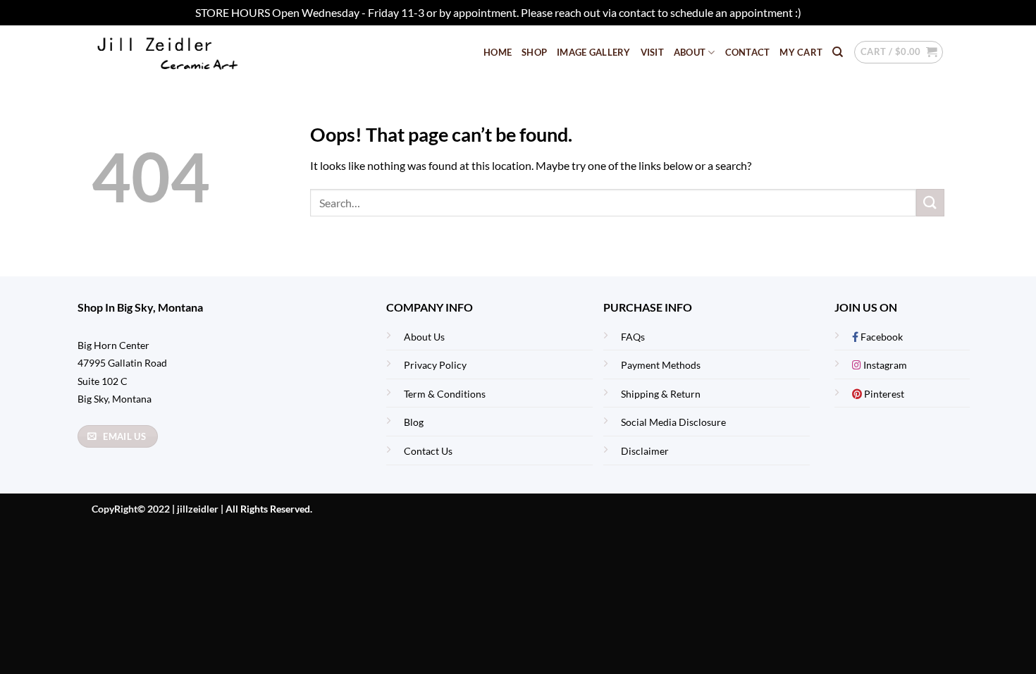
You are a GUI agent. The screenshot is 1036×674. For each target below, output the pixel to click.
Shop (534, 52)
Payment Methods (661, 365)
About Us (424, 337)
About (689, 52)
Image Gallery (593, 52)
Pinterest (883, 394)
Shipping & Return (661, 394)
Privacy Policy (435, 365)
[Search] (837, 52)
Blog (414, 422)
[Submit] (930, 202)
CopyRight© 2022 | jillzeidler (156, 509)
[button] (898, 52)
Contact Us (428, 451)
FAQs (633, 337)
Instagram (884, 365)
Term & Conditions (445, 394)
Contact (747, 52)
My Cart (800, 52)
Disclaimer (645, 451)
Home (497, 52)
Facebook (880, 337)
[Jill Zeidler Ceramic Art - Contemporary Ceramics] (190, 52)
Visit (652, 52)
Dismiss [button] (822, 12)
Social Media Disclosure (673, 422)
